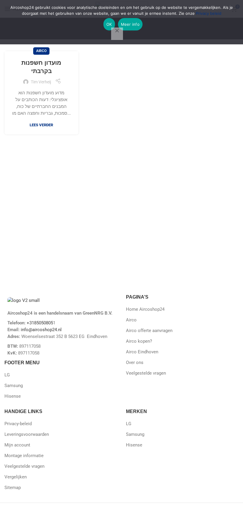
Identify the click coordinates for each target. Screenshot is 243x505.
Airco (41, 51)
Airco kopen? (139, 341)
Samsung (13, 385)
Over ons (134, 362)
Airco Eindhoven (142, 352)
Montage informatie (24, 455)
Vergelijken (15, 477)
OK (109, 24)
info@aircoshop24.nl (41, 329)
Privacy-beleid (18, 423)
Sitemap (12, 487)
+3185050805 (40, 323)
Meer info (130, 24)
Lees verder (41, 125)
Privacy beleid (208, 13)
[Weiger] (117, 33)
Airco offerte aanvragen (149, 330)
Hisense (12, 396)
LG (7, 375)
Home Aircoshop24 (145, 309)
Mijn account (17, 445)
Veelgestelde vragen (146, 373)
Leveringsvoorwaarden (26, 434)
